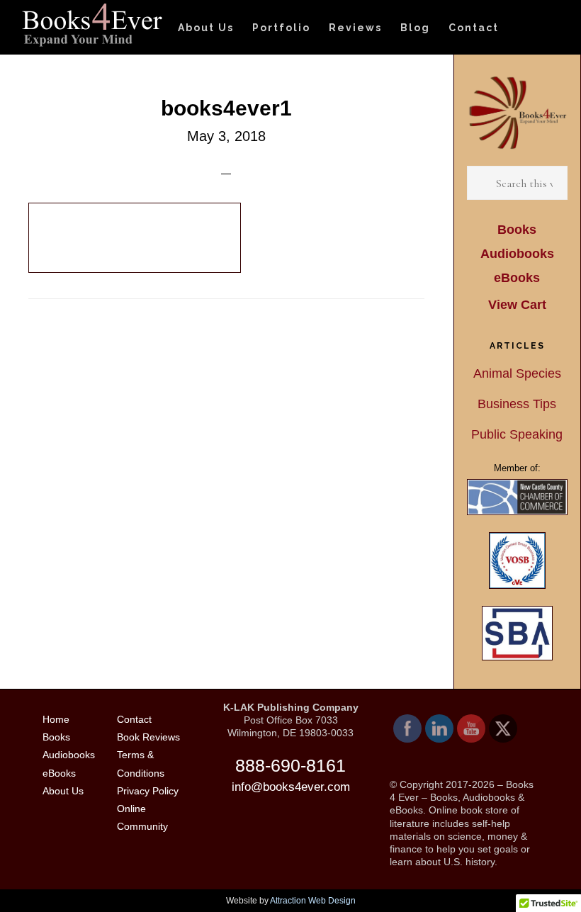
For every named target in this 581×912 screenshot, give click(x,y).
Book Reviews (148, 737)
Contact (134, 719)
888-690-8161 (290, 765)
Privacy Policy (148, 790)
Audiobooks (517, 254)
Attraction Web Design (313, 901)
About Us (63, 790)
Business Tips (517, 404)
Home (56, 719)
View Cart (517, 305)
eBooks (517, 278)
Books (516, 230)
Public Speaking (517, 434)
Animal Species (517, 373)
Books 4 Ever (92, 25)
